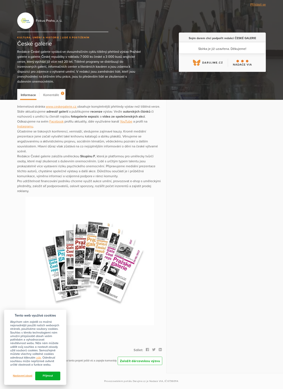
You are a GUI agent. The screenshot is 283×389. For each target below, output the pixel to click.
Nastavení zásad (22, 375)
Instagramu (25, 126)
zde (38, 357)
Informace (28, 95)
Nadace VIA (156, 381)
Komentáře (53, 94)
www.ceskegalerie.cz (61, 107)
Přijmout (48, 375)
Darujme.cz (139, 381)
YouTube (126, 121)
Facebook (56, 121)
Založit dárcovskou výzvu (140, 361)
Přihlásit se (258, 4)
